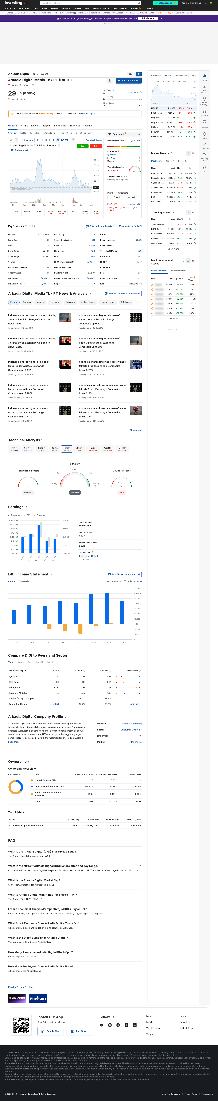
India (35, 13)
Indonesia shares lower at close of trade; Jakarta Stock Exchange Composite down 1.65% (32, 319)
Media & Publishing (131, 723)
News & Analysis (41, 125)
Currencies (156, 75)
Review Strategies (87, 113)
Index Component (84, 133)
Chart (24, 125)
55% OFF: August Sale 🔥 (165, 3)
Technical (75, 125)
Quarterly (24, 581)
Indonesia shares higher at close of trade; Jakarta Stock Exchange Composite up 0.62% (99, 319)
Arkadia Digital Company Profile (35, 716)
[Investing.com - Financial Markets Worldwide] (16, 3)
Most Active (156, 161)
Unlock (56, 704)
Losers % (182, 161)
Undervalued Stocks (184, 13)
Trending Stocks (160, 212)
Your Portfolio (153, 1028)
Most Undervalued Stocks (162, 262)
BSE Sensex (156, 113)
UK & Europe (117, 13)
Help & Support (187, 1028)
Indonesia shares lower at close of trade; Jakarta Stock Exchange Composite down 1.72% (32, 342)
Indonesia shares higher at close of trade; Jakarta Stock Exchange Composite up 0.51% (99, 342)
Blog (148, 1016)
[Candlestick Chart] (11, 140)
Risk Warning (207, 1094)
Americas (106, 13)
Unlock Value (132, 93)
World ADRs (83, 13)
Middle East (130, 13)
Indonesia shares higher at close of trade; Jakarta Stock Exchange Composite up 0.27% (29, 366)
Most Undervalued (159, 271)
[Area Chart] (16, 140)
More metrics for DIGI (130, 226)
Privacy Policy (191, 1094)
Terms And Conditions (170, 1094)
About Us (184, 1016)
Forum (88, 125)
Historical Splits (65, 133)
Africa (151, 13)
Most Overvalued (179, 271)
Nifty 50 (154, 108)
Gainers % (170, 161)
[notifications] (206, 2)
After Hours (59, 13)
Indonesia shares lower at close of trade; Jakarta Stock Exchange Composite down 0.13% (102, 389)
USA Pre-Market (45, 13)
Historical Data (49, 133)
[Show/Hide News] (73, 140)
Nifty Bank (155, 118)
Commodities (181, 75)
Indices (168, 75)
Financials (60, 125)
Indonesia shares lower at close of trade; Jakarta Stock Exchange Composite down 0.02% (102, 366)
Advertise (185, 1022)
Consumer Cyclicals (131, 729)
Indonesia (136, 742)
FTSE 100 (155, 132)
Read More (14, 742)
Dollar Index (156, 136)
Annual (11, 581)
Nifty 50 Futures (158, 122)
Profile (23, 133)
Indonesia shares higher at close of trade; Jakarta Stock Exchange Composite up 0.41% (29, 412)
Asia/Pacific (142, 13)
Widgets (150, 1034)
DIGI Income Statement (28, 574)
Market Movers (160, 153)
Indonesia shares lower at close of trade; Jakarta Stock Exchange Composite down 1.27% (102, 412)
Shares (10, 13)
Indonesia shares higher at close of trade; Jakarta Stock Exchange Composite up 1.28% (29, 389)
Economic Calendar (101, 8)
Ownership (34, 133)
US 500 (154, 127)
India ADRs (95, 13)
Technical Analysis (24, 440)
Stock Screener (120, 8)
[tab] (14, 449)
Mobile (149, 1022)
